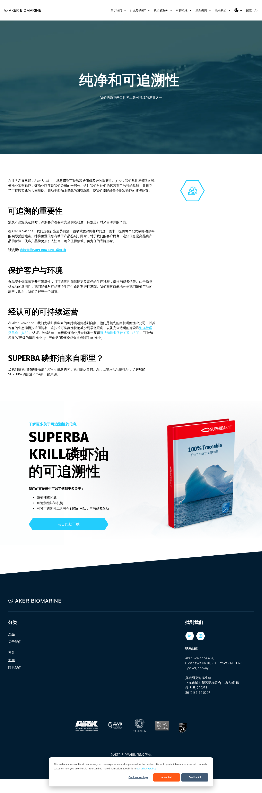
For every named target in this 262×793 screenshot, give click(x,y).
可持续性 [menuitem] (181, 10)
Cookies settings (138, 777)
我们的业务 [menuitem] (161, 10)
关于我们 (14, 642)
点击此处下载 (69, 524)
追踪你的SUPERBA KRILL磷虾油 (43, 250)
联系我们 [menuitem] (220, 10)
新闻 (11, 660)
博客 (11, 652)
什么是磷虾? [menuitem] (138, 10)
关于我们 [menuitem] (116, 10)
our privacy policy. (146, 768)
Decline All (195, 777)
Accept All (166, 777)
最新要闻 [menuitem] (201, 10)
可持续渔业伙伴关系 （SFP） (121, 333)
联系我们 (14, 668)
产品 (11, 634)
